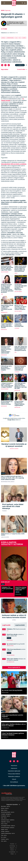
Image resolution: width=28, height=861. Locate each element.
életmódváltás (10, 661)
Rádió (12, 853)
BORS (2, 10)
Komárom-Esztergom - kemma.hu (7, 827)
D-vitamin (4, 29)
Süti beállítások (14, 782)
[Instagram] (14, 761)
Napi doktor (4, 69)
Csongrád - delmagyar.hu (6, 814)
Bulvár (12, 849)
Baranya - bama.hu (5, 808)
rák (20, 37)
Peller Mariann (10, 655)
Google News (11, 419)
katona (14, 619)
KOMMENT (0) (21, 65)
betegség (3, 37)
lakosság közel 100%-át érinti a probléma (13, 164)
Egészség (7, 10)
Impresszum (14, 768)
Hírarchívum (14, 765)
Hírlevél (14, 779)
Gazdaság (12, 845)
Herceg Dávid (10, 645)
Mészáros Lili (5, 737)
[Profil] (24, 3)
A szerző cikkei (21, 69)
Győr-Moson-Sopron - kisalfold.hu (7, 819)
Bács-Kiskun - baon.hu (5, 806)
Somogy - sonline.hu (5, 831)
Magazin (12, 847)
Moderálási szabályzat (14, 776)
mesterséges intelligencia (7, 481)
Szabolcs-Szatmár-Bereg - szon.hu (8, 833)
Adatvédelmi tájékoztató (14, 771)
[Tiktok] (10, 761)
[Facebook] (5, 65)
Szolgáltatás (12, 851)
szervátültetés (5, 537)
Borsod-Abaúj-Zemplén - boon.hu (7, 812)
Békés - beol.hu (4, 810)
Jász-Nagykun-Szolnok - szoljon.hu (8, 825)
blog (16, 37)
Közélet (12, 843)
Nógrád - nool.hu (4, 829)
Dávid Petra (18, 594)
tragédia (4, 510)
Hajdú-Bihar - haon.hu (5, 821)
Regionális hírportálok (12, 804)
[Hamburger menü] (4, 3)
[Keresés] (22, 3)
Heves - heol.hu (4, 823)
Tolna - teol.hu (4, 835)
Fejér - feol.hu (4, 817)
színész (3, 584)
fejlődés (24, 37)
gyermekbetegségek (10, 37)
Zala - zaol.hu (3, 841)
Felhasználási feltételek (14, 773)
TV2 (3, 590)
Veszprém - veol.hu (5, 839)
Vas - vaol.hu (3, 837)
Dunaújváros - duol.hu (5, 816)
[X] (2, 65)
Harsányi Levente (14, 448)
